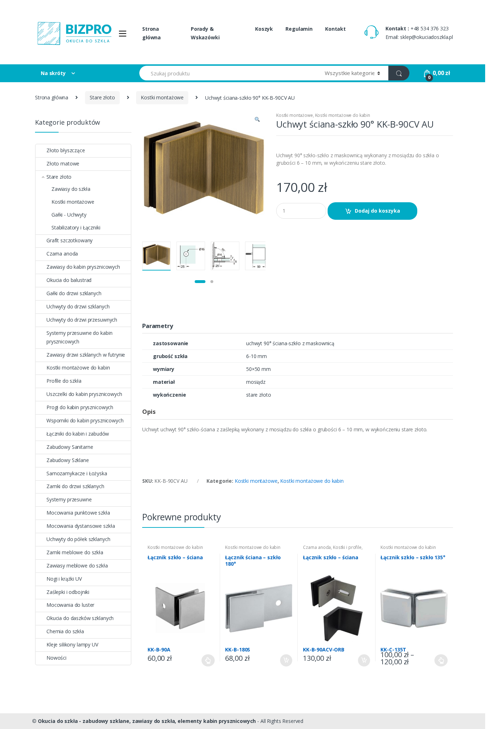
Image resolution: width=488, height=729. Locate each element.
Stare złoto (102, 97)
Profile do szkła (63, 380)
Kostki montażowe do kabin (342, 115)
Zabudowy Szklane (67, 460)
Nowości (56, 657)
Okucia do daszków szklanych (80, 618)
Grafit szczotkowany (69, 240)
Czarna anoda (317, 547)
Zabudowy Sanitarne (69, 446)
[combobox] (228, 73)
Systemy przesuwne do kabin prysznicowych (79, 337)
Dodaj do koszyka (377, 210)
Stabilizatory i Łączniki (75, 227)
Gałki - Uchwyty (68, 214)
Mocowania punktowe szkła (78, 512)
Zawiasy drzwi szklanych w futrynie (85, 354)
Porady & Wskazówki (205, 33)
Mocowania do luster (70, 604)
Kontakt (335, 28)
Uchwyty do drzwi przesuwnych (81, 319)
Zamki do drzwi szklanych (75, 486)
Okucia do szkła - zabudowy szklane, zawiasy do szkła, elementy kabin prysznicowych (147, 721)
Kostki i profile (347, 547)
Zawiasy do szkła (70, 188)
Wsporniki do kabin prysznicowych (85, 420)
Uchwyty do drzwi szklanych (77, 306)
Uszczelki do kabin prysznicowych (84, 394)
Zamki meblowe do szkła (74, 552)
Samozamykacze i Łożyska (76, 473)
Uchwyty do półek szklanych (78, 539)
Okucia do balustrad (68, 280)
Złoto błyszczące (65, 150)
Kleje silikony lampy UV (72, 644)
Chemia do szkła (65, 631)
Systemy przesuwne (69, 499)
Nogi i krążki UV (64, 578)
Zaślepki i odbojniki (67, 592)
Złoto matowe (62, 163)
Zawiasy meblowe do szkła (77, 565)
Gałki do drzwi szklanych (73, 293)
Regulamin (299, 28)
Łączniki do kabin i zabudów (77, 433)
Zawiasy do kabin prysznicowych (83, 266)
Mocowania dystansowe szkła (80, 525)
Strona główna (151, 33)
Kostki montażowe (162, 97)
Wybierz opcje (208, 660)
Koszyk (264, 28)
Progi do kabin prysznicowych (79, 407)
